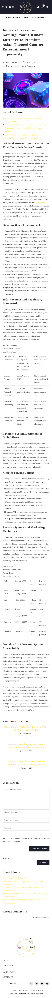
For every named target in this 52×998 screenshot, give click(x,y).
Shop (17, 17)
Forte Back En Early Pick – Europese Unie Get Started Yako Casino (26, 728)
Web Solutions (12, 62)
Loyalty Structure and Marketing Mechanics (23, 134)
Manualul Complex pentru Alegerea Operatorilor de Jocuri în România (26, 746)
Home (8, 17)
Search (6, 858)
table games (40, 202)
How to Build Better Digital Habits (16, 878)
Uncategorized (12, 66)
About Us (28, 17)
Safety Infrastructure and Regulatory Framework (25, 124)
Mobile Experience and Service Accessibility (23, 138)
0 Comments (30, 66)
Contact (41, 17)
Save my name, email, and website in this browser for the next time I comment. (26, 840)
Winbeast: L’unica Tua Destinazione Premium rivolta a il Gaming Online (26, 763)
